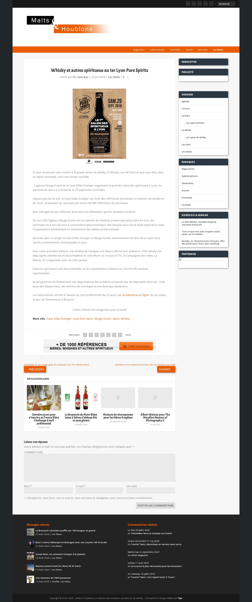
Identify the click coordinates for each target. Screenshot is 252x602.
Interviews (203, 49)
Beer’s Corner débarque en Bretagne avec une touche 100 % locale (71, 542)
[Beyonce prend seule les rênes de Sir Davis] (30, 567)
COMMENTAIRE (33, 452)
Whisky (125, 318)
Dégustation (139, 49)
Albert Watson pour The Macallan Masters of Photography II (155, 417)
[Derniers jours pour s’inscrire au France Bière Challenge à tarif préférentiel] (44, 397)
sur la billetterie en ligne (133, 295)
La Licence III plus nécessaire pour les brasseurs (156, 566)
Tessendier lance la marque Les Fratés (151, 533)
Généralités (175, 49)
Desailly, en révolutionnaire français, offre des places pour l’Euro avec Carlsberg (203, 242)
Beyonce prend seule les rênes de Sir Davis (58, 565)
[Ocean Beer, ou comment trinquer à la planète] (30, 555)
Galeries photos (157, 49)
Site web (131, 486)
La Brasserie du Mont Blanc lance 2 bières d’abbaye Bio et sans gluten (81, 417)
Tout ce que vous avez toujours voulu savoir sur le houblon (201, 233)
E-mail (81, 486)
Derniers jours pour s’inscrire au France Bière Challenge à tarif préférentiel (44, 419)
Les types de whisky (196, 137)
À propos (136, 42)
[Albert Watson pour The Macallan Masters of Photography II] (155, 397)
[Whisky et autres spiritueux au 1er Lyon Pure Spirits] (99, 126)
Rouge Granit (103, 318)
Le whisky (167, 42)
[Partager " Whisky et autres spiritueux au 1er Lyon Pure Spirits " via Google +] (97, 335)
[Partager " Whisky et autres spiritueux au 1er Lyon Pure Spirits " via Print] (120, 335)
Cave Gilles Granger (59, 318)
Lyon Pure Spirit (83, 318)
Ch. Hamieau (80, 77)
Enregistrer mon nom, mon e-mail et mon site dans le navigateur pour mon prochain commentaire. (90, 498)
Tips (180, 598)
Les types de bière (195, 122)
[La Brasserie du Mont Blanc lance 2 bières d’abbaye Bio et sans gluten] (81, 397)
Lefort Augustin (139, 555)
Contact (186, 108)
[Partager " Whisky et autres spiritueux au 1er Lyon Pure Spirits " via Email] (114, 335)
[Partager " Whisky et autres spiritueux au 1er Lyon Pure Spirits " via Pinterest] (102, 335)
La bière (150, 42)
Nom (28, 486)
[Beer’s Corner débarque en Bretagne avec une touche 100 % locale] (30, 544)
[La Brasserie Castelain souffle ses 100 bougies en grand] (30, 532)
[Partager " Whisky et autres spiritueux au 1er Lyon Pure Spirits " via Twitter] (91, 335)
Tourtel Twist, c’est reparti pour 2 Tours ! (153, 577)
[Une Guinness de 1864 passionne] (30, 579)
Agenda (183, 42)
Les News (218, 49)
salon (116, 318)
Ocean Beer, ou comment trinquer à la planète (60, 554)
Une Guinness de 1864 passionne (53, 577)
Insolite (189, 49)
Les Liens (212, 42)
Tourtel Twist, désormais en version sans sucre (156, 544)
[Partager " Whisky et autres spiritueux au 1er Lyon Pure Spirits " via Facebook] (85, 335)
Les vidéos (198, 42)
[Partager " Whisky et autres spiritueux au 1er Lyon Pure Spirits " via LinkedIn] (108, 335)
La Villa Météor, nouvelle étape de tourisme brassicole (199, 223)
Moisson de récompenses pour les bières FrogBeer (118, 416)
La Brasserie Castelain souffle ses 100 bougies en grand (65, 530)
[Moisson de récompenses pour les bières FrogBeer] (118, 397)
